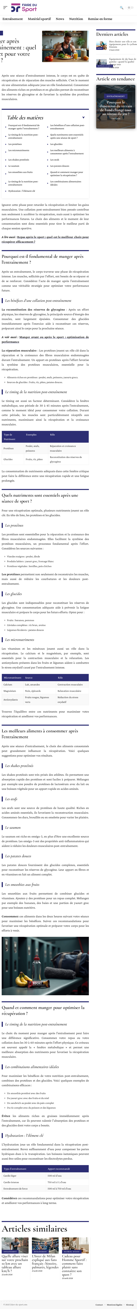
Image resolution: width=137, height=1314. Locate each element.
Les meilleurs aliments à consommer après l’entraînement (67, 152)
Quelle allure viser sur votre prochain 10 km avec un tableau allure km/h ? (15, 1263)
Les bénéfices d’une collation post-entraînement (67, 127)
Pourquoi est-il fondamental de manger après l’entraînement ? (24, 127)
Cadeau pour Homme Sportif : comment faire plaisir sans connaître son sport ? (74, 1265)
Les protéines (15, 144)
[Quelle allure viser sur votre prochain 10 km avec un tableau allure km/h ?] (15, 1245)
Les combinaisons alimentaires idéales (65, 183)
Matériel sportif (71, 1252)
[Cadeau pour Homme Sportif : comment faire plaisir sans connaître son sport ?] (75, 1245)
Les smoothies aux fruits (20, 172)
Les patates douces (59, 166)
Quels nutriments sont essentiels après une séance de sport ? (66, 136)
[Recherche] (121, 7)
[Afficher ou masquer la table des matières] (64, 118)
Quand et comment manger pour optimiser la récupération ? (66, 174)
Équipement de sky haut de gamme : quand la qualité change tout (122, 61)
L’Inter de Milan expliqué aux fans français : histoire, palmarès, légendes (45, 1261)
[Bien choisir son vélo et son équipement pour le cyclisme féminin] (101, 45)
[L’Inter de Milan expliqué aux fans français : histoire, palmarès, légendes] (45, 1245)
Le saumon (13, 166)
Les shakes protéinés (18, 159)
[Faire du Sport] (24, 7)
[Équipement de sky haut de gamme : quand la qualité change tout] (101, 63)
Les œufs (54, 159)
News (100, 48)
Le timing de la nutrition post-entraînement (23, 136)
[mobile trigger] (6, 7)
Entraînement (10, 1252)
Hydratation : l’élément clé (21, 191)
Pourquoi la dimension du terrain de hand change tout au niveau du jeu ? (116, 108)
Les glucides (56, 144)
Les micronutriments (18, 150)
